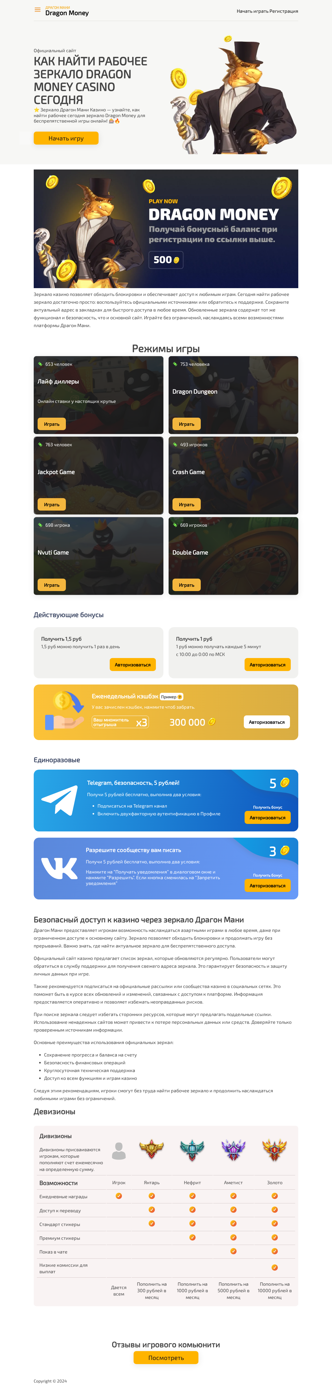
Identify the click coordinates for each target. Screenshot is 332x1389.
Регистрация (283, 11)
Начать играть (252, 11)
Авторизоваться (133, 664)
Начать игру (66, 138)
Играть (51, 424)
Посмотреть (166, 1357)
